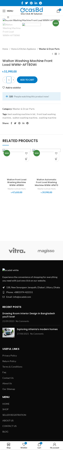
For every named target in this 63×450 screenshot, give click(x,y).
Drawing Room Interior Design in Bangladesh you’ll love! (28, 315)
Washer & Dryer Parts (49, 49)
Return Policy (9, 361)
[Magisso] (46, 251)
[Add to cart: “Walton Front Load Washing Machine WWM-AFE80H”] (26, 159)
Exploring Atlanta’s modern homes (37, 329)
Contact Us (8, 378)
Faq (4, 372)
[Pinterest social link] (31, 3)
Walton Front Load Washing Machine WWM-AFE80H (16, 182)
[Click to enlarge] (8, 17)
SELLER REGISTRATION (14, 414)
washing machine (47, 117)
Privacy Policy (9, 355)
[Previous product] (52, 54)
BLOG (5, 431)
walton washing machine (25, 117)
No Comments (22, 321)
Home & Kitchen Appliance (23, 49)
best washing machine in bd (21, 114)
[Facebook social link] (22, 3)
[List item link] (31, 292)
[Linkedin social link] (36, 3)
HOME (5, 403)
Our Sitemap (8, 389)
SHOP (5, 409)
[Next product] (59, 54)
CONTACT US (9, 426)
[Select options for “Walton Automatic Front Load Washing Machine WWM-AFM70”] (56, 159)
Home (5, 49)
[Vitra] (17, 251)
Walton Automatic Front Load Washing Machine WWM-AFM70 (46, 182)
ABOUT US (7, 420)
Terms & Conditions (12, 366)
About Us (7, 383)
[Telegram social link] (40, 3)
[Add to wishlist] (26, 153)
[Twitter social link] (26, 3)
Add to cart (27, 79)
